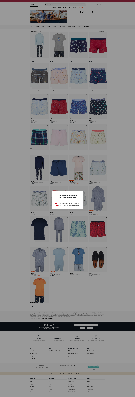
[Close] (82, 191)
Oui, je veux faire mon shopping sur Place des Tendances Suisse (68, 203)
